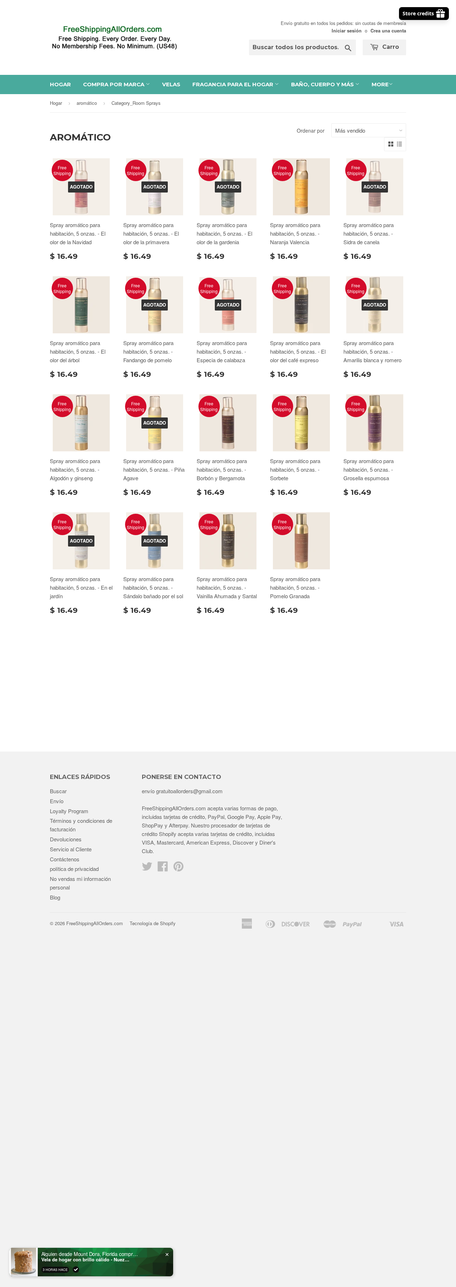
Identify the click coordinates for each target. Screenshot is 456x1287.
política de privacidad (74, 868)
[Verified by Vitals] (76, 1269)
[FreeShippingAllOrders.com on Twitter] (147, 868)
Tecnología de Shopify (153, 923)
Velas (171, 84)
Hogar (60, 84)
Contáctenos (64, 859)
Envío (56, 801)
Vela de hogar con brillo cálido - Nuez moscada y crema (85, 1259)
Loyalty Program (69, 811)
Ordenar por (311, 130)
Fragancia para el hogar (233, 84)
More (380, 84)
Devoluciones (66, 839)
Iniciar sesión (347, 30)
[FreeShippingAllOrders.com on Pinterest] (178, 868)
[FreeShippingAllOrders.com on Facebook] (162, 868)
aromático (87, 102)
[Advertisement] (228, 680)
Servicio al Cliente (71, 849)
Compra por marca (114, 84)
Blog (55, 897)
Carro (389, 46)
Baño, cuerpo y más (323, 84)
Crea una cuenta (388, 30)
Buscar (58, 791)
